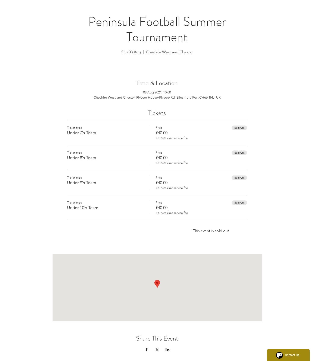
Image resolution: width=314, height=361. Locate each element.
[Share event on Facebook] (147, 349)
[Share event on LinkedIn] (168, 349)
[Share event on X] (157, 349)
